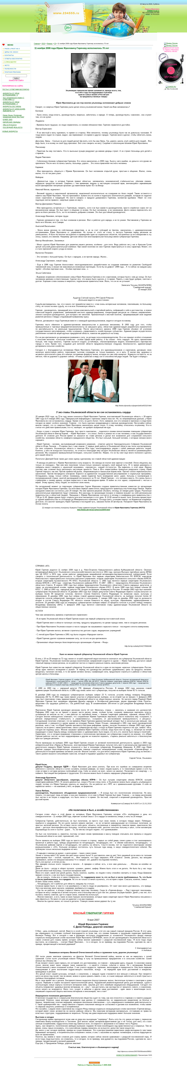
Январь (49, 43)
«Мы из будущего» (10, 125)
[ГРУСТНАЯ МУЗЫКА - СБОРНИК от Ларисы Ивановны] (170, 68)
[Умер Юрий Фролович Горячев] (93, 70)
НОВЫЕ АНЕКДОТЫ (10, 131)
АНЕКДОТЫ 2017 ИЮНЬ (12, 106)
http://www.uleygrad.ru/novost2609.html (93, 510)
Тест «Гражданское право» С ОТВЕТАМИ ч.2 (13, 98)
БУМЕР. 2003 (7, 119)
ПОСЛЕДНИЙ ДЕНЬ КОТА (12, 127)
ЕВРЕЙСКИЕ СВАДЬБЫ (11, 122)
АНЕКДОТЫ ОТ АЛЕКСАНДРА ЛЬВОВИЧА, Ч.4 (14, 110)
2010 (43, 43)
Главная (37, 43)
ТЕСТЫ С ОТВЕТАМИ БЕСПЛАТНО (15, 89)
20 (55, 43)
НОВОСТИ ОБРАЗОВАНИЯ (126, 1055)
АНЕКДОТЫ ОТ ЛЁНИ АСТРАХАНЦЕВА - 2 (11, 103)
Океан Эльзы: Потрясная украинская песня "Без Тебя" (13, 116)
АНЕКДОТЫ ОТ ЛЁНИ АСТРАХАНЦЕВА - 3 (11, 94)
